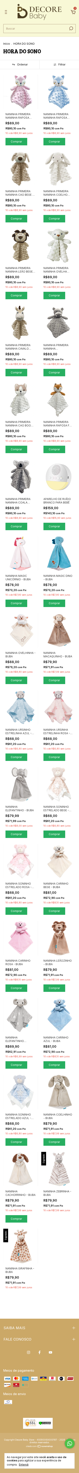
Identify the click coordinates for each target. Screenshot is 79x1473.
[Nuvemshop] (39, 1446)
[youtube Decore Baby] (50, 1352)
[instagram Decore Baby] (28, 1352)
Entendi (24, 1464)
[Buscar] (71, 28)
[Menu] (6, 13)
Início (6, 43)
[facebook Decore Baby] (39, 1352)
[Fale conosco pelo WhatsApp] (70, 1443)
